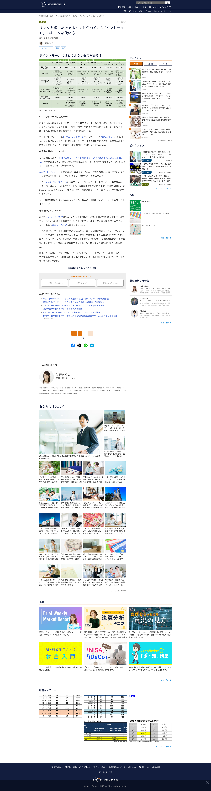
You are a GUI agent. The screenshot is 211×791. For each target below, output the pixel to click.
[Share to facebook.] (73, 345)
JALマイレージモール (49, 171)
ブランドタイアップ (161, 7)
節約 (63, 48)
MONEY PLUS (43, 16)
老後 (140, 11)
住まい (148, 11)
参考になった (82, 283)
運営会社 (68, 767)
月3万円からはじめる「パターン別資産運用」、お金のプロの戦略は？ (73, 312)
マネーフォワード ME (105, 772)
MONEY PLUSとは (57, 767)
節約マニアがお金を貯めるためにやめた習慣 (62, 308)
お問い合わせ (132, 767)
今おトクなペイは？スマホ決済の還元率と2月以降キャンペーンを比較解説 (76, 298)
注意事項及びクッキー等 (117, 767)
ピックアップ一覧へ (162, 188)
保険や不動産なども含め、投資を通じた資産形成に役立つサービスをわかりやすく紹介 (81, 315)
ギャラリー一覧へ (163, 747)
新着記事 (121, 7)
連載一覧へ (165, 680)
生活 (124, 11)
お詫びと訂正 (156, 767)
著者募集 (141, 767)
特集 (136, 7)
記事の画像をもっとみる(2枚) (82, 267)
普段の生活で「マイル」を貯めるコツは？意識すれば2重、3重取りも (73, 302)
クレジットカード (46, 48)
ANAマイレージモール (56, 182)
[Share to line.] (86, 345)
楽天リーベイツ (59, 224)
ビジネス (132, 11)
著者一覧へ (165, 323)
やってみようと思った (54, 283)
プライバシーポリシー (99, 767)
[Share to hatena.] (92, 345)
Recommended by (115, 591)
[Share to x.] (79, 345)
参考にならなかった (110, 283)
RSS (148, 767)
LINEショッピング (54, 216)
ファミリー (165, 11)
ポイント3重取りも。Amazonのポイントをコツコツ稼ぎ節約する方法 (73, 305)
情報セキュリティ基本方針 (81, 767)
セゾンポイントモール (73, 137)
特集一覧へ (165, 238)
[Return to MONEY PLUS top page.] (53, 4)
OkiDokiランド (107, 137)
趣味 (155, 11)
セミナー (146, 7)
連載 (130, 7)
